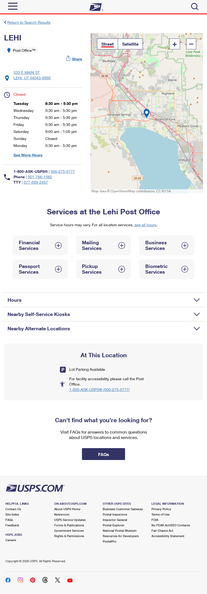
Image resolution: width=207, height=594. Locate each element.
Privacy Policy (161, 509)
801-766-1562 (40, 176)
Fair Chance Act (162, 530)
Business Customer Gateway (123, 509)
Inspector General (115, 519)
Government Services (69, 530)
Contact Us (13, 509)
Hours (15, 300)
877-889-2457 (36, 182)
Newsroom (62, 514)
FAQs (9, 519)
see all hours (145, 224)
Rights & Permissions (69, 536)
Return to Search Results (28, 22)
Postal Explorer (113, 525)
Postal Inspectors (115, 514)
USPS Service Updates (70, 519)
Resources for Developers (121, 536)
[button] (74, 59)
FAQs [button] (103, 454)
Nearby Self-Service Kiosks (39, 314)
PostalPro (109, 541)
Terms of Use (160, 514)
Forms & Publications (69, 525)
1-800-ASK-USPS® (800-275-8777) (99, 389)
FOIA (154, 519)
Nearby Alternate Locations (39, 328)
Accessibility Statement (167, 536)
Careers (10, 540)
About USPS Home (67, 509)
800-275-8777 (63, 171)
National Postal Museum (120, 530)
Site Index (12, 514)
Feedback (12, 525)
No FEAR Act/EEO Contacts (170, 525)
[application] (146, 113)
